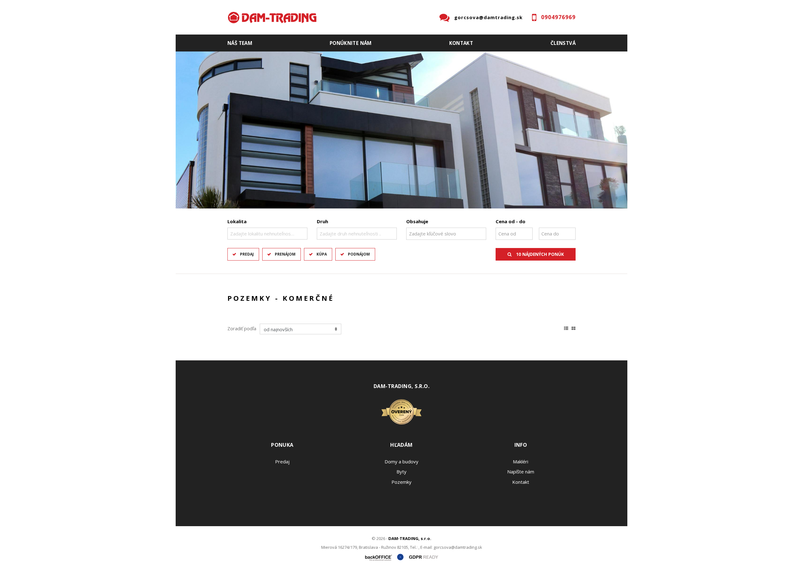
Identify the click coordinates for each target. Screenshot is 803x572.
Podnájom (359, 254)
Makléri (520, 461)
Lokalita (237, 221)
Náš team (239, 43)
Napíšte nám (520, 471)
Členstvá (563, 43)
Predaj (247, 254)
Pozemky (401, 482)
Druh (322, 221)
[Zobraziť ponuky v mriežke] (574, 327)
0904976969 (558, 17)
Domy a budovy (401, 461)
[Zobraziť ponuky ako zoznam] (566, 327)
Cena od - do (510, 221)
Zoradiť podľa (241, 328)
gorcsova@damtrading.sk (488, 17)
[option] (401, 129)
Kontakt (461, 43)
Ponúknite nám (351, 43)
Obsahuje (417, 221)
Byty (401, 471)
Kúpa (321, 254)
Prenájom (285, 254)
